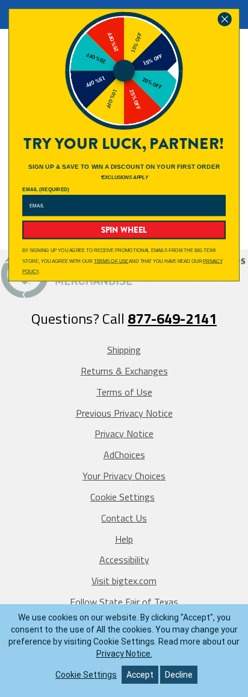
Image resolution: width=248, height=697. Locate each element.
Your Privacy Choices (124, 475)
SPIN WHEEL (124, 230)
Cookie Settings (122, 497)
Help (124, 539)
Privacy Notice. (124, 653)
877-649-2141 (172, 318)
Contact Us (124, 518)
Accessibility (124, 559)
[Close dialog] (224, 19)
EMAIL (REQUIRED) (45, 189)
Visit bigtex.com (124, 580)
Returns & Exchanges (124, 371)
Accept (139, 675)
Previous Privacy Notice (124, 413)
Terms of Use (124, 392)
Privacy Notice (124, 433)
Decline (179, 675)
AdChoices (124, 454)
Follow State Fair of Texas (124, 601)
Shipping (124, 349)
